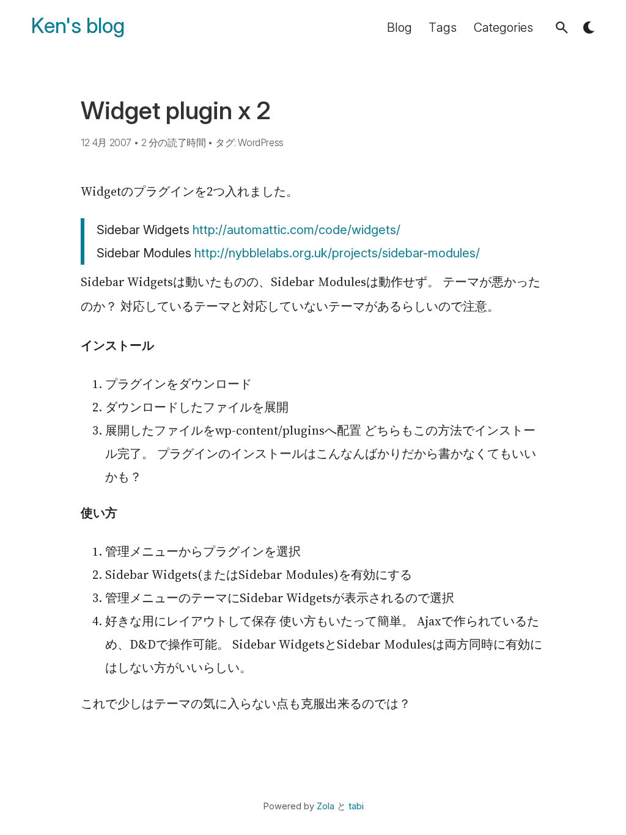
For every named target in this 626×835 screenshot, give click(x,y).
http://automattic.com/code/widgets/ (296, 230)
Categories (503, 27)
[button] (562, 27)
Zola (325, 806)
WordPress (260, 142)
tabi (356, 806)
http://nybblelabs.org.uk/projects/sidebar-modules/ (337, 253)
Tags (443, 27)
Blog (399, 27)
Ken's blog (78, 26)
